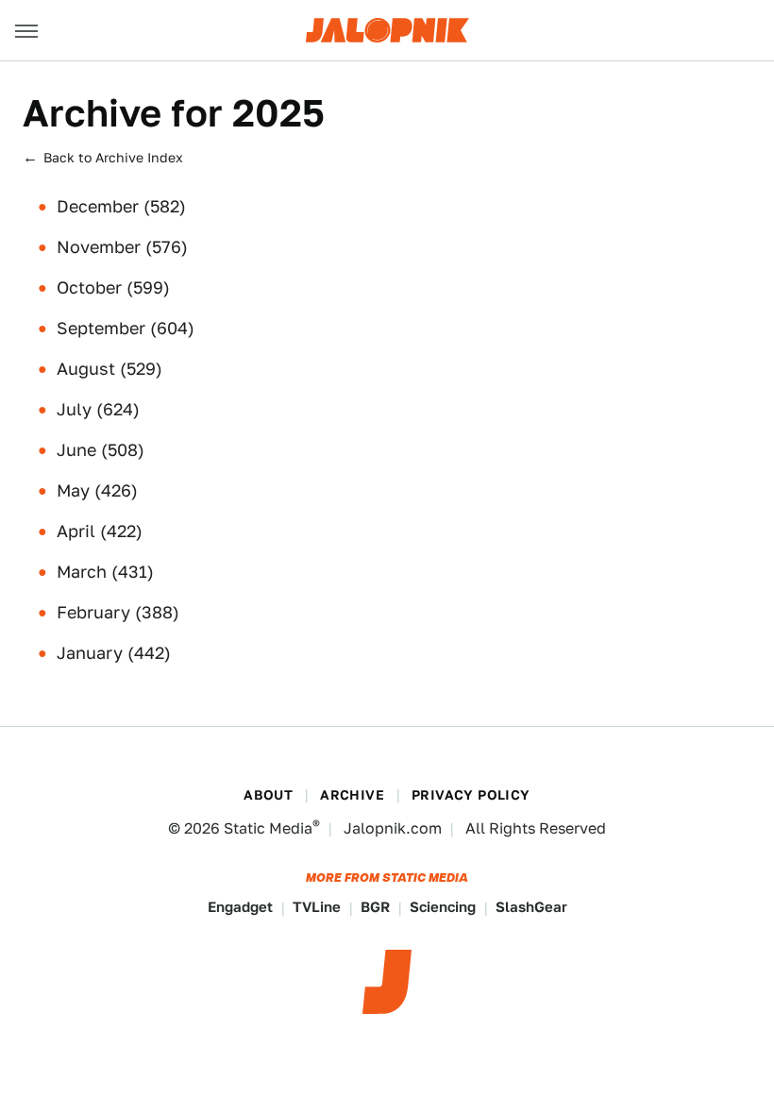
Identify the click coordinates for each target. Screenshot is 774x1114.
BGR (375, 907)
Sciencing (443, 907)
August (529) (109, 369)
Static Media (268, 828)
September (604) (125, 328)
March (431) (105, 572)
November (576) (122, 247)
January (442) (114, 653)
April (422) (100, 531)
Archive (352, 794)
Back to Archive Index (113, 157)
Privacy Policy (471, 794)
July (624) (98, 409)
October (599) (113, 287)
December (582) (121, 206)
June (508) (100, 450)
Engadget (240, 907)
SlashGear (531, 907)
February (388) (118, 612)
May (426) (97, 490)
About (268, 794)
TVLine (317, 907)
